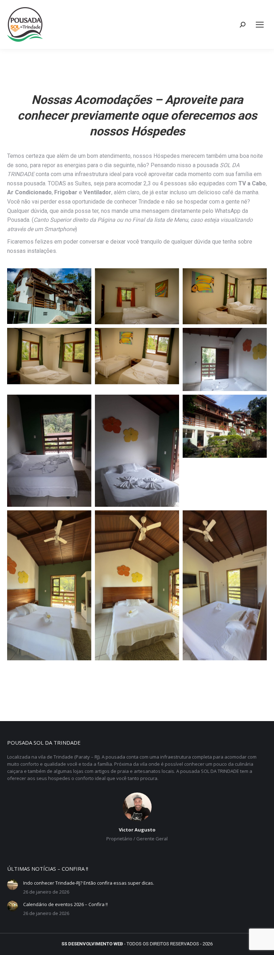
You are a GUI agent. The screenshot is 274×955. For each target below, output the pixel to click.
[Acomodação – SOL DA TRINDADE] (137, 296)
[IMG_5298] (225, 585)
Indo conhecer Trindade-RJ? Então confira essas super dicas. (88, 883)
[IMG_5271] (49, 585)
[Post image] (12, 884)
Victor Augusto (137, 829)
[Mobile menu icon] (260, 25)
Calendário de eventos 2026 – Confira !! (65, 904)
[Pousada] (49, 296)
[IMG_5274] (137, 585)
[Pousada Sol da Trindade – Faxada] (225, 426)
